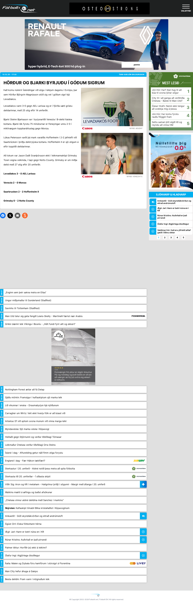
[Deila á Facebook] (3, 215)
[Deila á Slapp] (25, 215)
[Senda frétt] (17, 215)
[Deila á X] (10, 215)
